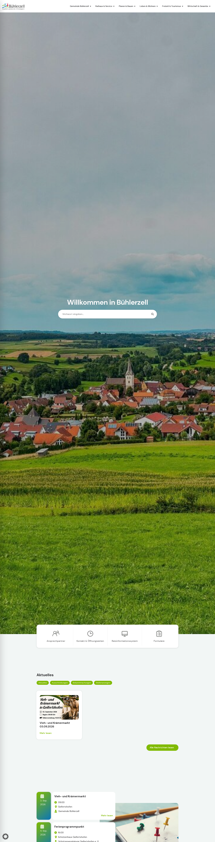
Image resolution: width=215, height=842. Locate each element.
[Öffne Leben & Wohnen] (157, 6)
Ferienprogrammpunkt (69, 826)
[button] (5, 836)
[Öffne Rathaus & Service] (114, 6)
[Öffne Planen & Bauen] (135, 6)
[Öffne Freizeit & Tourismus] (183, 6)
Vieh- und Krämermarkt (70, 796)
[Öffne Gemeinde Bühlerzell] (90, 6)
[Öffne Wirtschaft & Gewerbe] (210, 6)
